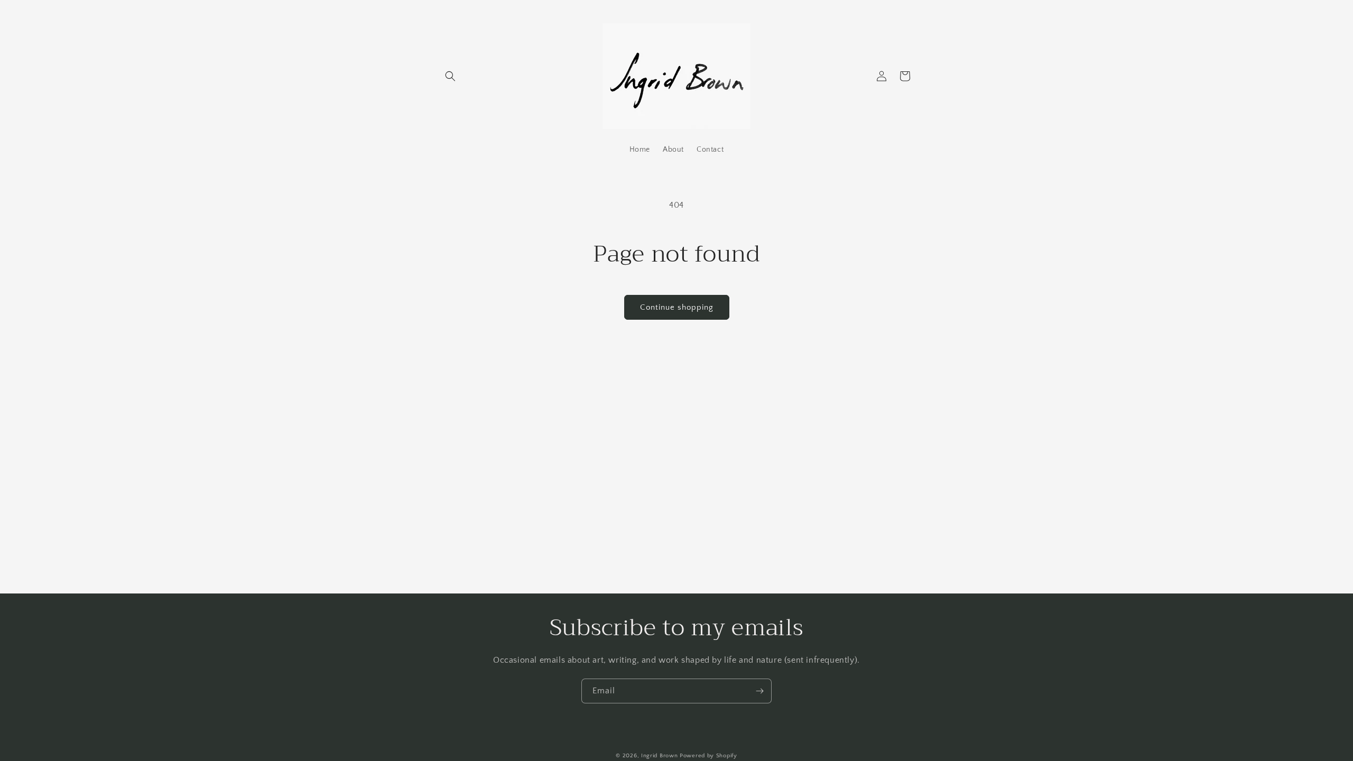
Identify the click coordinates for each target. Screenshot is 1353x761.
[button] (450, 76)
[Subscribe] (759, 691)
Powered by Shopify (708, 756)
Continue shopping (676, 307)
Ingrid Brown (659, 756)
